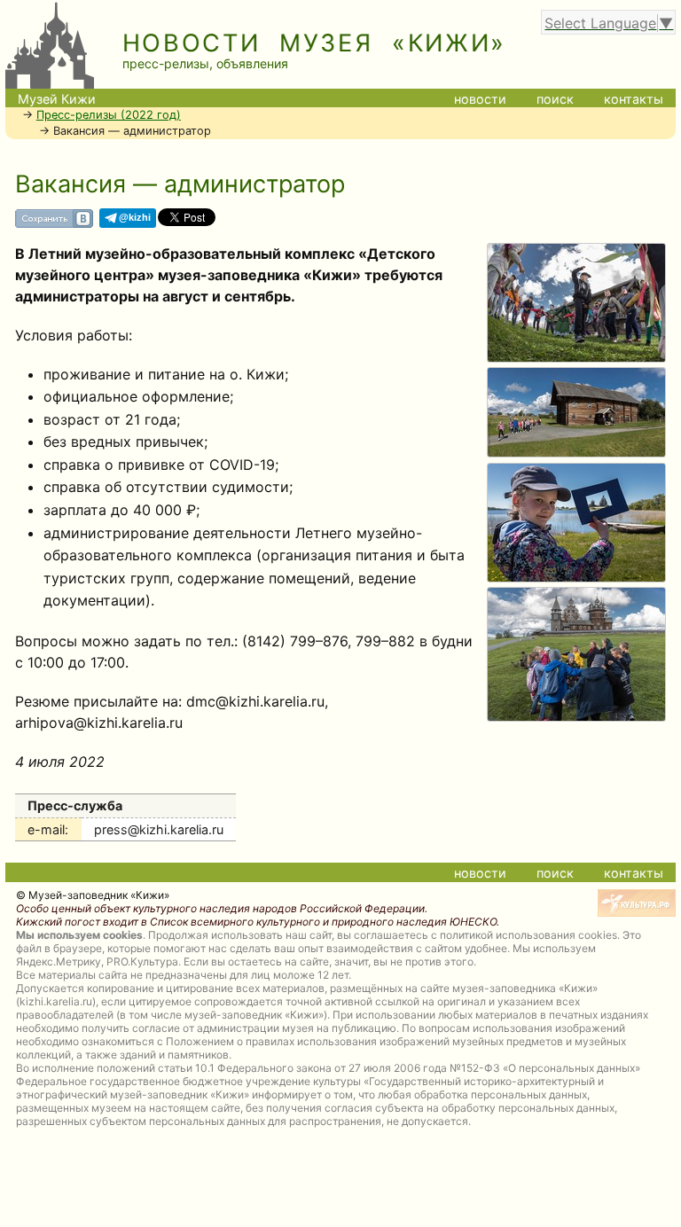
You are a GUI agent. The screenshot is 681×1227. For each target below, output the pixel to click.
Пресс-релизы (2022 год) (108, 114)
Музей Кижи (57, 98)
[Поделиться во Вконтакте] (54, 224)
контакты (633, 98)
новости (480, 98)
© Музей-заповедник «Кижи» (92, 895)
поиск (555, 98)
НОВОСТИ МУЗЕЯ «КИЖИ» (314, 43)
